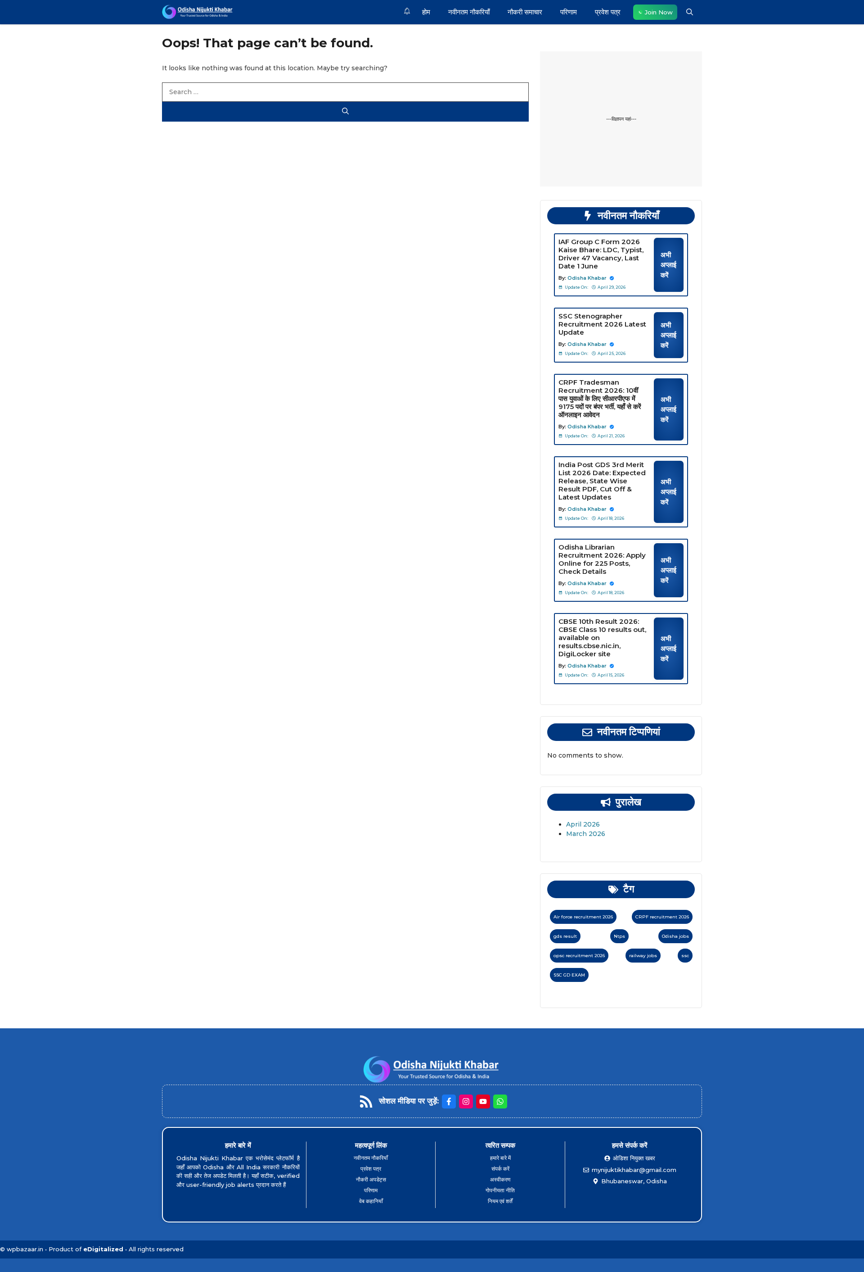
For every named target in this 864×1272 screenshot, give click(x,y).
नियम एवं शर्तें (500, 1201)
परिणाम (568, 12)
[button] (689, 12)
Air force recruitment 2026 (583, 917)
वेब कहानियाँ (371, 1201)
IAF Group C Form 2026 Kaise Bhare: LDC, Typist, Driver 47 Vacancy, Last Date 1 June (601, 253)
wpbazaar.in (25, 1249)
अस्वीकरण (500, 1179)
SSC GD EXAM (569, 975)
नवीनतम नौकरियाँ (469, 12)
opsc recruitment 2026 (579, 956)
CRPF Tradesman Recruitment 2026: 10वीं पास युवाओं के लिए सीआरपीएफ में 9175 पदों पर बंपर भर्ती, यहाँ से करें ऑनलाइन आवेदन (599, 398)
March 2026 (585, 834)
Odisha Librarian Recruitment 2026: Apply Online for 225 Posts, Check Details (602, 559)
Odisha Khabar (587, 278)
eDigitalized (103, 1249)
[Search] (345, 112)
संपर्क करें (500, 1168)
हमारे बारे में (500, 1157)
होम (426, 12)
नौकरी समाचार (525, 12)
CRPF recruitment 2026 (662, 917)
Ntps (619, 936)
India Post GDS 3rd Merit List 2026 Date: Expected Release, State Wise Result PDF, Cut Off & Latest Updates (602, 480)
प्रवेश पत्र (608, 12)
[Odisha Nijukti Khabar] (198, 12)
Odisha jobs (675, 936)
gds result (565, 936)
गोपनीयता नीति (500, 1190)
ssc (685, 956)
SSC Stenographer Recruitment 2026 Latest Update (602, 324)
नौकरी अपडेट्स (371, 1179)
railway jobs (643, 956)
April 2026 (583, 824)
